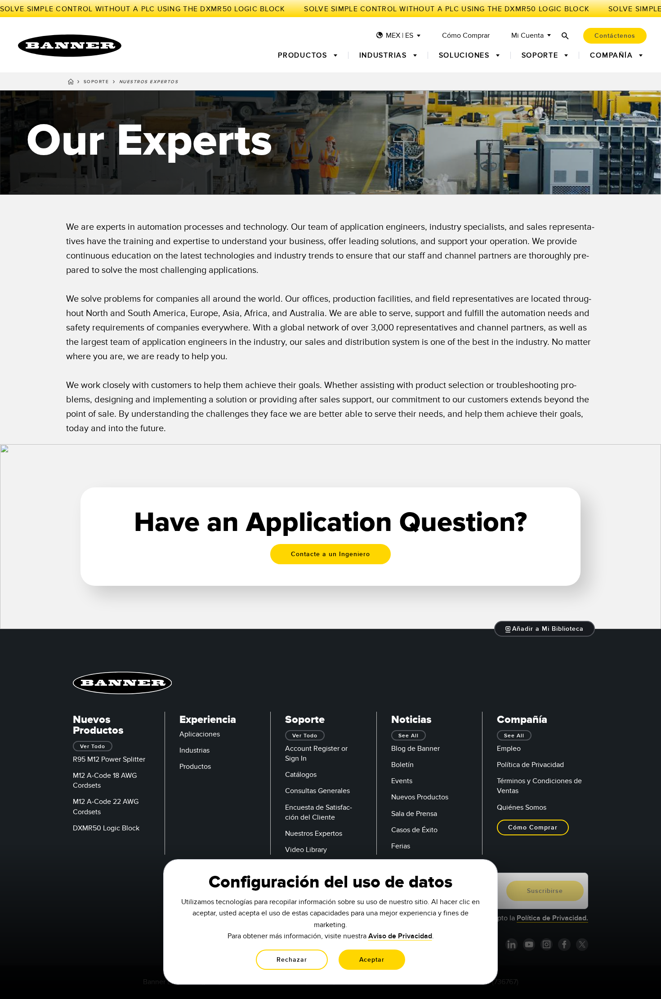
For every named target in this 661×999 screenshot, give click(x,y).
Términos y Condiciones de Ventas (539, 785)
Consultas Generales (317, 790)
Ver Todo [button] (92, 746)
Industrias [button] (384, 55)
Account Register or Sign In (316, 753)
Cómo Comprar (466, 35)
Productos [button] (304, 55)
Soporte (96, 82)
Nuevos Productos (419, 797)
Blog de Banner (415, 748)
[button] (544, 629)
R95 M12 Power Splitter (109, 759)
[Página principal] (71, 83)
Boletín (402, 764)
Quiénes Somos (521, 807)
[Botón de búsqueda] (565, 36)
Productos (195, 766)
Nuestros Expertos (313, 833)
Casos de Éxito (414, 829)
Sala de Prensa (414, 813)
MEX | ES (399, 35)
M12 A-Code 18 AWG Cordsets (105, 780)
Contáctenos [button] (614, 36)
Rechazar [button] (292, 959)
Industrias (194, 750)
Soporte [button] (541, 55)
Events (401, 780)
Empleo (509, 748)
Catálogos (301, 774)
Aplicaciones (199, 734)
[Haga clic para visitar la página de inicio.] (69, 46)
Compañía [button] (612, 55)
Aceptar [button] (371, 959)
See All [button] (408, 735)
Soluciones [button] (465, 55)
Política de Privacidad (530, 764)
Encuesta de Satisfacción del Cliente (318, 812)
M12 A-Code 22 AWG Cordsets (105, 806)
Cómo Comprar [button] (533, 827)
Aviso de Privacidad (400, 936)
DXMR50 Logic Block (106, 828)
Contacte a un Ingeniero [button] (330, 554)
